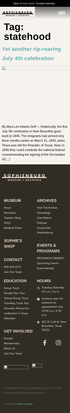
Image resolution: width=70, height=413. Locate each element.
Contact (13, 260)
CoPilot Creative (24, 404)
